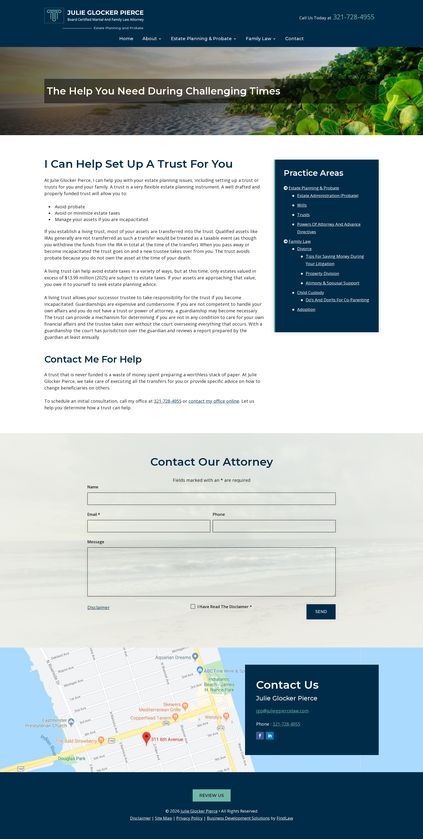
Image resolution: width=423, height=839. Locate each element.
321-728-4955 (353, 17)
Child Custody (310, 292)
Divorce (304, 248)
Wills (302, 205)
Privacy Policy (189, 818)
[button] (418, 803)
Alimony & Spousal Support (332, 283)
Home (126, 38)
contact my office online (213, 401)
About (149, 38)
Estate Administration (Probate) (327, 195)
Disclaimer (98, 607)
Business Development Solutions (238, 818)
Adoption (306, 309)
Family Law (258, 38)
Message (95, 541)
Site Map (163, 818)
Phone (219, 514)
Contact (294, 38)
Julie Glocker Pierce (199, 811)
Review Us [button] (211, 795)
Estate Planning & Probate (201, 38)
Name (92, 487)
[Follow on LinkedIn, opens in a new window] (270, 736)
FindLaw (285, 818)
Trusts (303, 214)
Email (93, 514)
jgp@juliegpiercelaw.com (282, 711)
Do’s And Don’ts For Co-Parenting (337, 300)
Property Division (322, 273)
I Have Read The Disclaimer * (225, 606)
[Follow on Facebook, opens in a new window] (260, 736)
